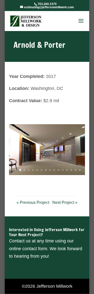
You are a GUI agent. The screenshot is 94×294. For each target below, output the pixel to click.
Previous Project (33, 202)
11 (54, 170)
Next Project (64, 202)
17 (80, 170)
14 (67, 170)
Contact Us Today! (27, 263)
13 (63, 170)
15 (71, 170)
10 (50, 170)
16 (75, 170)
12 (58, 170)
